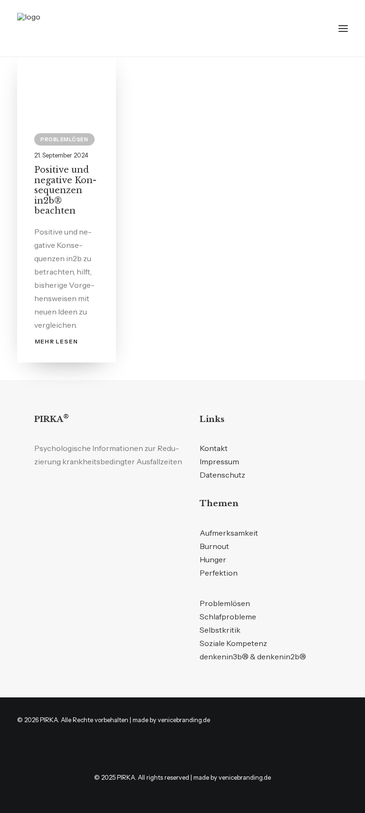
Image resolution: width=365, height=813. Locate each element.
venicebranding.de (184, 720)
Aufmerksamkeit (229, 533)
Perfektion (219, 573)
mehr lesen (56, 341)
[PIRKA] (48, 28)
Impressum (219, 461)
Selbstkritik (220, 630)
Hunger (213, 559)
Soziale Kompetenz (233, 643)
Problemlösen (64, 139)
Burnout (214, 546)
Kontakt (214, 448)
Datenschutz (222, 475)
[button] (343, 28)
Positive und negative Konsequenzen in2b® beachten (65, 190)
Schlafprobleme (228, 616)
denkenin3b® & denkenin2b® (253, 656)
